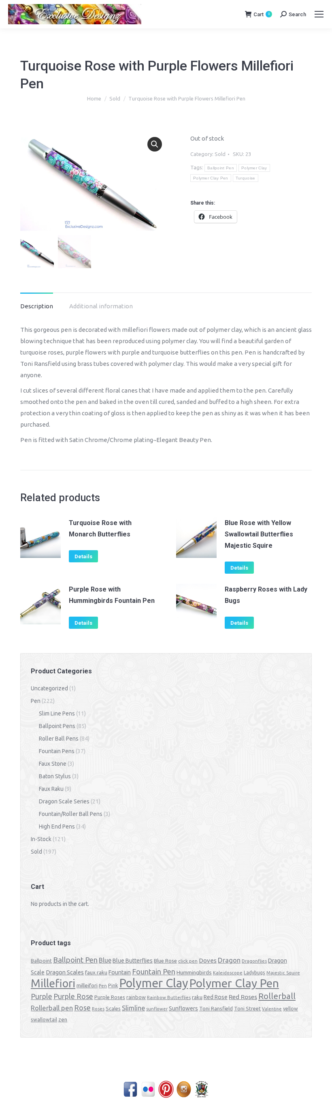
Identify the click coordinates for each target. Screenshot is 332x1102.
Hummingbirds (194, 972)
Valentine (272, 1008)
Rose (82, 1008)
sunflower (157, 1008)
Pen (35, 701)
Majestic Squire (283, 972)
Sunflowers (183, 1008)
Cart (261, 14)
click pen (188, 960)
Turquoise (245, 178)
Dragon (229, 960)
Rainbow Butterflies (169, 997)
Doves (208, 960)
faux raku (96, 972)
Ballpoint (41, 960)
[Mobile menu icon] (319, 14)
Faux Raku (51, 789)
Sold (220, 154)
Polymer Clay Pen (210, 178)
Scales (113, 1008)
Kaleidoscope (228, 972)
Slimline (133, 1008)
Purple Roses (109, 997)
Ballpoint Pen (220, 168)
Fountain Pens (56, 751)
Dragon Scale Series (64, 801)
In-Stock (41, 839)
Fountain (120, 972)
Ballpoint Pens (57, 726)
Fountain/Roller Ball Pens (70, 814)
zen (62, 1019)
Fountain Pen (153, 971)
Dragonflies (254, 961)
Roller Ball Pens (59, 738)
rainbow (136, 997)
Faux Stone (52, 763)
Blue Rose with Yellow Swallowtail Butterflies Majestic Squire (259, 534)
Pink (113, 985)
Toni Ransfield (216, 1008)
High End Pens (57, 826)
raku (197, 997)
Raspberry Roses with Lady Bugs (266, 594)
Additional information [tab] (101, 306)
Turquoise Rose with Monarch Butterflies (100, 528)
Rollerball (277, 996)
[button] (154, 144)
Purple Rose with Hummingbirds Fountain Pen (112, 594)
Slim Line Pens (57, 713)
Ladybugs (254, 972)
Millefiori (53, 983)
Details (83, 556)
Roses (98, 1008)
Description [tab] (36, 306)
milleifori (87, 985)
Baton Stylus (55, 776)
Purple (41, 996)
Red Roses (243, 996)
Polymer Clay (254, 168)
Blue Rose (165, 960)
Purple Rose (73, 996)
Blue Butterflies (133, 960)
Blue (105, 960)
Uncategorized (49, 688)
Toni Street (247, 1008)
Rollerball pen (52, 1008)
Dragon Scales (65, 972)
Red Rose (216, 997)
